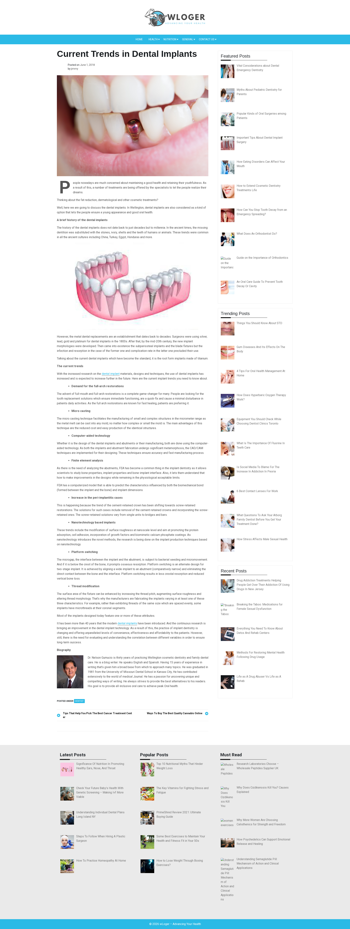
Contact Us (206, 39)
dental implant (111, 373)
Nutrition (170, 39)
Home (139, 39)
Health (153, 39)
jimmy (74, 68)
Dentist (79, 701)
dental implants (127, 623)
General (187, 39)
